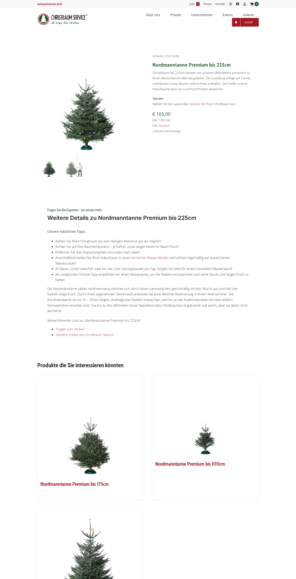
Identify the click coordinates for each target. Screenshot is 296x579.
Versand (164, 125)
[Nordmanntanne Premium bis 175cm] (90, 426)
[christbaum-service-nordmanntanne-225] (86, 103)
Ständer (195, 104)
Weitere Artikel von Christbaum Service (84, 335)
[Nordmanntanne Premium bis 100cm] (205, 416)
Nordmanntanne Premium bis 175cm (74, 484)
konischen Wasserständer (150, 257)
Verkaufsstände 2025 (49, 4)
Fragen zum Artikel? (70, 329)
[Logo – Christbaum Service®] (62, 14)
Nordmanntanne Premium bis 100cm (190, 464)
